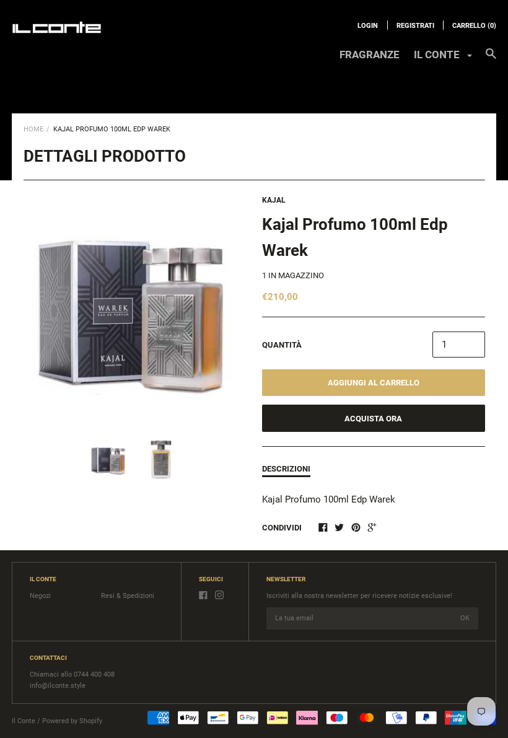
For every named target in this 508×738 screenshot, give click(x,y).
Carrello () (474, 26)
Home (33, 129)
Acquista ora (373, 418)
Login (367, 26)
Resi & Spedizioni (127, 596)
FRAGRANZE (369, 54)
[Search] (491, 59)
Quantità (282, 344)
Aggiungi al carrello (373, 382)
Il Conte (23, 721)
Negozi (40, 596)
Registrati (415, 26)
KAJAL (274, 200)
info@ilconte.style (57, 686)
